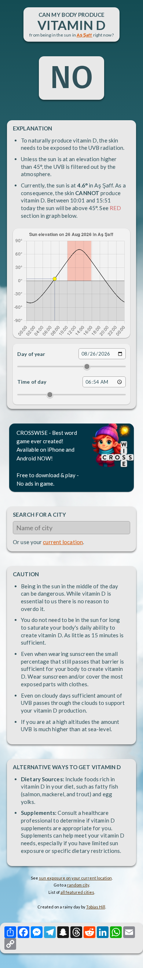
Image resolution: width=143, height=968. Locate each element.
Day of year (31, 354)
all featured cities (77, 892)
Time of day (31, 382)
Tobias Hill (95, 906)
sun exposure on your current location (75, 878)
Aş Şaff (84, 35)
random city (78, 884)
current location (63, 542)
